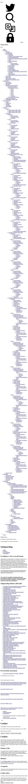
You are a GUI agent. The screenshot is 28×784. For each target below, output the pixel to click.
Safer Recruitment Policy (8, 647)
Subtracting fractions (18, 501)
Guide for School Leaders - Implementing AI (12, 621)
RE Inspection (9, 83)
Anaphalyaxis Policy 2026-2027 (9, 593)
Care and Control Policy (8, 603)
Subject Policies (14, 63)
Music (12, 520)
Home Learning (17, 306)
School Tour (8, 77)
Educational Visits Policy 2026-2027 (10, 614)
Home (4, 49)
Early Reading (9, 524)
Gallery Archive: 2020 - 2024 (14, 111)
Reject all (3, 733)
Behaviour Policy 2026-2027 (9, 600)
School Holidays (11, 69)
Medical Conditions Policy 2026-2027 (11, 631)
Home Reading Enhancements (20, 160)
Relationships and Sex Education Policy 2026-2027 (13, 642)
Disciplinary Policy (7, 610)
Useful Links (8, 475)
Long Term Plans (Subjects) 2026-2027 (19, 485)
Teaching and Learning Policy (9, 663)
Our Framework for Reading (14, 529)
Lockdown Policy (6, 628)
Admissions (10, 55)
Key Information (9, 54)
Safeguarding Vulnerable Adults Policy (11, 645)
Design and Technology (18, 518)
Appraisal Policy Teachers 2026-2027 (11, 598)
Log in (21, 42)
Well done (18, 309)
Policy (15, 512)
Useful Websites (17, 303)
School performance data (13, 70)
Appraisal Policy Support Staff (9, 596)
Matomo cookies (7, 761)
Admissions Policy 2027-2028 (9, 591)
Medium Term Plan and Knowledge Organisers (18, 316)
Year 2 (12, 93)
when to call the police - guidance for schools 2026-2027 (14, 664)
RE (11, 495)
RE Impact (8, 84)
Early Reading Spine (12, 530)
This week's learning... (20, 330)
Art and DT (13, 516)
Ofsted (9, 59)
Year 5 (12, 90)
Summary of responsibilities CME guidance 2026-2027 (14, 658)
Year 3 (12, 92)
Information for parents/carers (19, 311)
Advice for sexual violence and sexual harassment (13, 592)
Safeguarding (11, 68)
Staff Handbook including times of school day (17, 75)
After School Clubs (12, 532)
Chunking (16, 506)
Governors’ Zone (9, 478)
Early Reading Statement (13, 526)
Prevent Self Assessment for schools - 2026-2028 (13, 673)
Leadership (5, 474)
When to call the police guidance (10, 665)
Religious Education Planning (12, 85)
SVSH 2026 (5, 662)
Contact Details (9, 52)
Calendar (7, 104)
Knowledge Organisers (15, 147)
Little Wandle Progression (13, 527)
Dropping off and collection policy (15, 56)
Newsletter (13, 118)
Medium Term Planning (21, 350)
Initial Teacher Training (10, 78)
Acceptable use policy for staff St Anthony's (12, 587)
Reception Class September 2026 (12, 79)
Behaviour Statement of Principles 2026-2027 (12, 601)
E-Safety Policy (6, 616)
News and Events (6, 100)
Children (5, 107)
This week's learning (20, 384)
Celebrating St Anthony (10, 98)
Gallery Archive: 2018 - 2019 (14, 112)
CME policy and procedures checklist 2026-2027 (13, 606)
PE (11, 515)
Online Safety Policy (7, 636)
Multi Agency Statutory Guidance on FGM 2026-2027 (14, 633)
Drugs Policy (6, 612)
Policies (10, 62)
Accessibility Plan (6, 588)
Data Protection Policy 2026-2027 (10, 608)
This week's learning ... (21, 462)
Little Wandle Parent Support (19, 161)
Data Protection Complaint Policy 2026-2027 (12, 607)
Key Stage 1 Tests (17, 185)
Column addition (17, 503)
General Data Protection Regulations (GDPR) (17, 58)
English (12, 496)
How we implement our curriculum (15, 484)
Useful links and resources (21, 308)
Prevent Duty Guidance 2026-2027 (10, 637)
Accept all (8, 733)
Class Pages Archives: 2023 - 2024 (15, 297)
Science (17, 171)
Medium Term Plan (15, 117)
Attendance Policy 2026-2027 (9, 599)
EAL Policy (5, 613)
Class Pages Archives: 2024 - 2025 (15, 232)
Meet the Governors (10, 476)
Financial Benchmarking (13, 57)
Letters (7, 101)
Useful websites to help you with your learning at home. (21, 334)
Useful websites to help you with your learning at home (21, 359)
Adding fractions (17, 499)
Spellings (13, 127)
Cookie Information (7, 712)
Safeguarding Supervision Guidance (10, 644)
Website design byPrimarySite (9, 718)
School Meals (8, 106)
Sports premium (11, 73)
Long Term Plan (14, 115)
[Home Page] (4, 537)
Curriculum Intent (12, 483)
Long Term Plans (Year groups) (17, 490)
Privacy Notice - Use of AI (8, 638)
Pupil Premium (11, 65)
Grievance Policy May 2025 (9, 619)
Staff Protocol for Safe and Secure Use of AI (12, 655)
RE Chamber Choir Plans (13, 97)
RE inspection (11, 66)
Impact (9, 494)
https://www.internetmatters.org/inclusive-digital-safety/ (12, 699)
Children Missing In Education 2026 (10, 605)
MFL (12, 519)
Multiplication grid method (19, 508)
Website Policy (6, 713)
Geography (18, 170)
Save (12, 782)
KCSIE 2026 (6, 624)
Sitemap (4, 711)
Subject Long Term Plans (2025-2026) (19, 491)
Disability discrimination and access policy (12, 609)
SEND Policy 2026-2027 (8, 649)
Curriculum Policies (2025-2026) (17, 492)
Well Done (18, 337)
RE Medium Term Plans (13, 87)
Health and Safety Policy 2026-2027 (10, 622)
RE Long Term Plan (12, 86)
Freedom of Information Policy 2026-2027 (12, 617)
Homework (16, 304)
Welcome (8, 51)
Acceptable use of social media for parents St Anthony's (14, 586)
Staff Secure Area (9, 477)
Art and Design (17, 517)
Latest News (8, 103)
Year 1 (12, 94)
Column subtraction (18, 504)
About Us (5, 50)
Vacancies (8, 480)
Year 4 (12, 91)
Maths (12, 498)
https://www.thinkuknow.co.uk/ (7, 689)
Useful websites (19, 307)
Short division (16, 505)
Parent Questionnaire (12, 61)
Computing (13, 522)
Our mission (8, 82)
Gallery (7, 108)
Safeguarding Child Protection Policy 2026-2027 (13, 643)
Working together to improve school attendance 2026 (14, 668)
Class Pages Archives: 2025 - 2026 (15, 154)
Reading (12, 497)
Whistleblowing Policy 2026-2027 (10, 666)
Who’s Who (8, 76)
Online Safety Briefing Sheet (9, 635)
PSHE (12, 523)
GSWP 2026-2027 (7, 620)
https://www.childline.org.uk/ (6, 703)
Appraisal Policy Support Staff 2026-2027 (11, 595)
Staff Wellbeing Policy (7, 657)
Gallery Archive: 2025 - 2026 (14, 110)
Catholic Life (6, 80)
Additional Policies (15, 64)
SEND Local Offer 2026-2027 (9, 648)
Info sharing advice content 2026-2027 (11, 623)
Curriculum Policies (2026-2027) (17, 489)
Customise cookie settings (16, 733)
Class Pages (8, 113)
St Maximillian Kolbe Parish (11, 99)
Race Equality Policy (7, 641)
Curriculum (5, 481)
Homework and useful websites (20, 432)
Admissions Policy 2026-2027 (9, 589)
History (17, 169)
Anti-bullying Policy (7, 594)
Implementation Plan (12, 525)
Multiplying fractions (18, 502)
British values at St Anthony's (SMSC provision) (13, 602)
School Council (9, 473)
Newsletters (8, 105)
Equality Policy (6, 615)
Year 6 (12, 89)
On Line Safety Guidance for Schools (11, 634)
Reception (13, 96)
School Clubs (8, 531)
